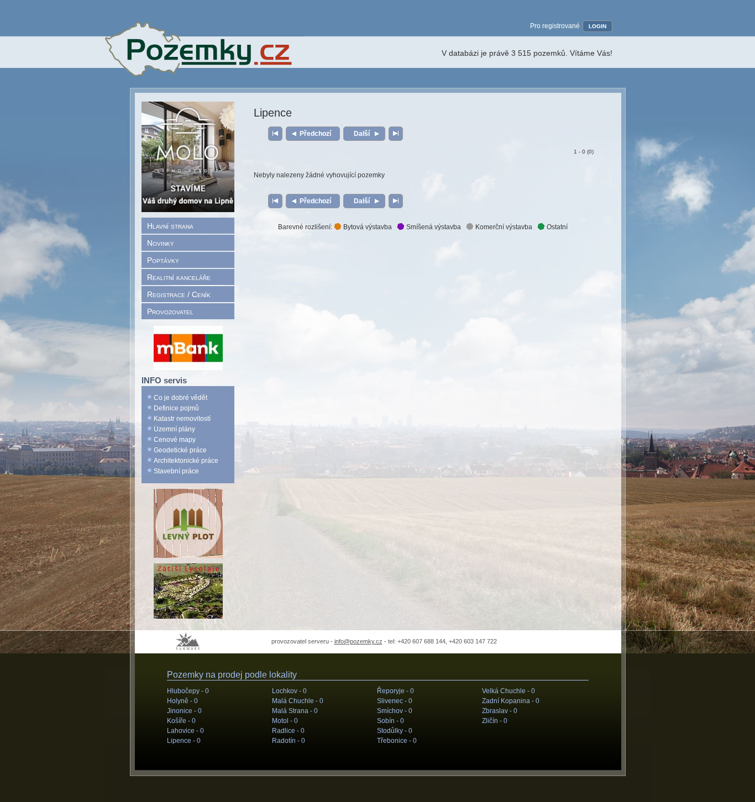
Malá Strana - (295, 711)
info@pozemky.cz (358, 641)
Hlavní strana (170, 225)
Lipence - (184, 741)
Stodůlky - (394, 731)
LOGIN (597, 26)
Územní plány (174, 429)
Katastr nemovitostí (182, 419)
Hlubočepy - (188, 691)
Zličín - (494, 721)
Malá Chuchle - (297, 701)
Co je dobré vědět (180, 398)
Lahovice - (185, 731)
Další (361, 134)
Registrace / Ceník (179, 294)
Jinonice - (184, 711)
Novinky (160, 243)
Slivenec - (394, 701)
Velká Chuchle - (508, 691)
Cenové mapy (175, 440)
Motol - (285, 721)
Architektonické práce (186, 461)
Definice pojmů (176, 408)
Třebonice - (397, 741)
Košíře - (181, 721)
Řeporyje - (395, 691)
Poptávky (163, 260)
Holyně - (182, 701)
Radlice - (288, 731)
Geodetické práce (180, 450)
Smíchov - (394, 711)
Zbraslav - (499, 711)
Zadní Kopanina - (510, 701)
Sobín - (390, 721)
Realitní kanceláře (179, 277)
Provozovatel (170, 311)
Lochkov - (289, 691)
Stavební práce (176, 471)
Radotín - (288, 741)
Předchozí (315, 134)
